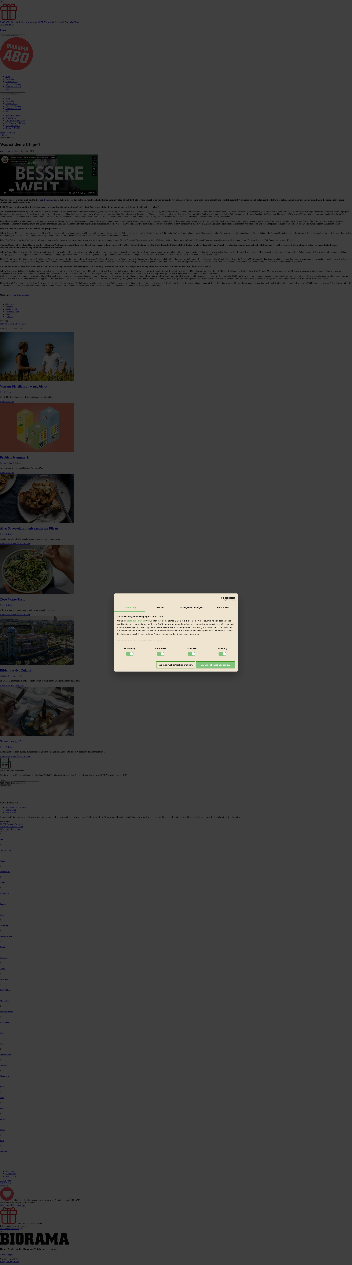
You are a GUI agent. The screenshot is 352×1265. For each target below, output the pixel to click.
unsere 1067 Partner (135, 621)
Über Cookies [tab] (222, 607)
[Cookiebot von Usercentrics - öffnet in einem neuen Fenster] (223, 599)
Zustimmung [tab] (129, 607)
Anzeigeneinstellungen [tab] (191, 607)
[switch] (160, 654)
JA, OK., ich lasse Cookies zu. (215, 665)
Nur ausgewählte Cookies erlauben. (176, 665)
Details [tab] (160, 607)
